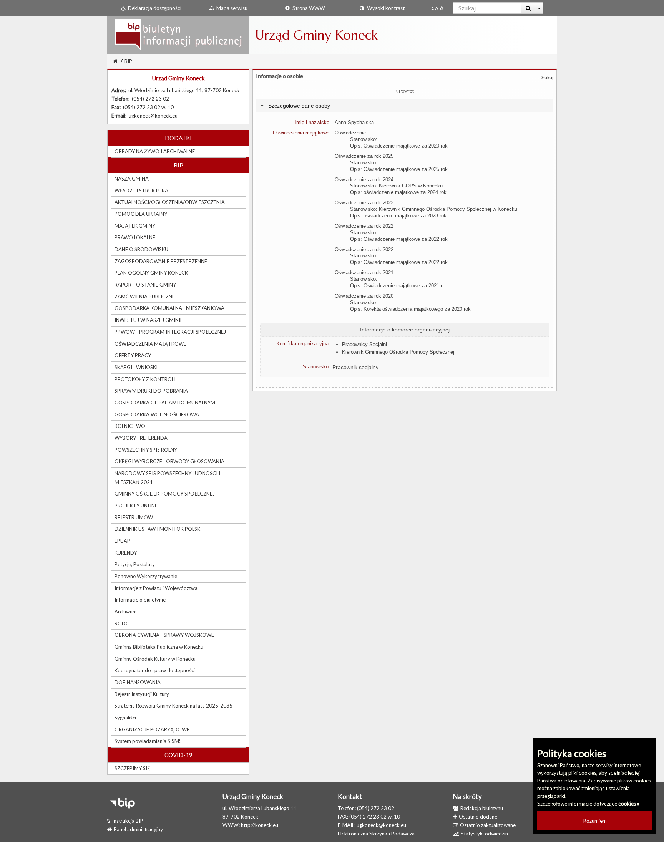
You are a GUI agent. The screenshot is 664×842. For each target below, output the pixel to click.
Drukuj (546, 77)
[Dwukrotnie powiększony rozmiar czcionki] (442, 8)
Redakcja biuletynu (481, 808)
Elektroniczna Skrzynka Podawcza (376, 833)
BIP (128, 61)
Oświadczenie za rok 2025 (364, 156)
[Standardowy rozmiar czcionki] (432, 8)
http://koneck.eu (259, 825)
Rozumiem (595, 821)
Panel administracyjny (138, 829)
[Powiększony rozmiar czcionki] (436, 8)
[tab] (404, 105)
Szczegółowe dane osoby (299, 106)
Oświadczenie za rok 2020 (364, 296)
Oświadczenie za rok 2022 (364, 226)
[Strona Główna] (178, 34)
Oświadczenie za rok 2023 (364, 203)
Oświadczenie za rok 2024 (364, 179)
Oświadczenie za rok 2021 (364, 272)
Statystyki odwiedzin (484, 833)
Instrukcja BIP (127, 821)
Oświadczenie (350, 133)
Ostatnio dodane (478, 817)
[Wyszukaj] (528, 8)
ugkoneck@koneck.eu (381, 825)
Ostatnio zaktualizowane (488, 825)
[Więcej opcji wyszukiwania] (539, 8)
